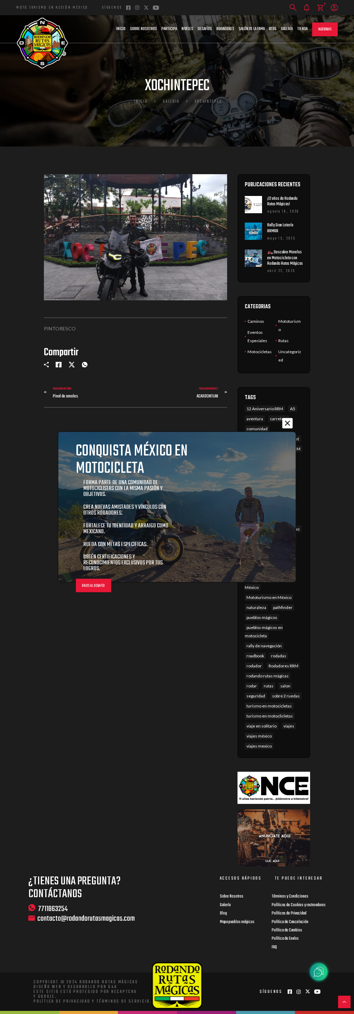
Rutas (283, 340)
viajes (288, 726)
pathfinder (282, 607)
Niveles (187, 29)
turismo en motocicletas (269, 705)
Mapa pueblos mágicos (237, 922)
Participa (169, 29)
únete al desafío (93, 586)
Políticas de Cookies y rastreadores (299, 905)
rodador (254, 665)
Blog (273, 29)
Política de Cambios (287, 930)
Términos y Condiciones (290, 896)
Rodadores (225, 29)
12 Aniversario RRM (264, 408)
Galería (287, 29)
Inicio (120, 29)
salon (285, 685)
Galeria (171, 101)
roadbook (255, 655)
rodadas (278, 655)
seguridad (255, 695)
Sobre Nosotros (143, 29)
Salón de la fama (252, 29)
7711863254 (53, 908)
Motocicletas (260, 351)
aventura (254, 418)
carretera (279, 418)
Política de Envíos (285, 938)
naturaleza (256, 607)
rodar (251, 685)
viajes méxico (259, 736)
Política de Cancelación (290, 922)
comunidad (257, 428)
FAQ (274, 947)
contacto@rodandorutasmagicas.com (86, 919)
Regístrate (325, 29)
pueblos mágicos (261, 617)
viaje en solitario (261, 726)
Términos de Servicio (123, 1001)
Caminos (256, 321)
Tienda (302, 29)
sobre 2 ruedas (286, 695)
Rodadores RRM (283, 665)
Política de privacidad (62, 1001)
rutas (268, 685)
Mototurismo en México (268, 597)
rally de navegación (264, 645)
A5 (292, 408)
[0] (320, 7)
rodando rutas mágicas (267, 675)
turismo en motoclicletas (269, 716)
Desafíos (205, 29)
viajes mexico (259, 746)
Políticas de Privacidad (289, 913)
